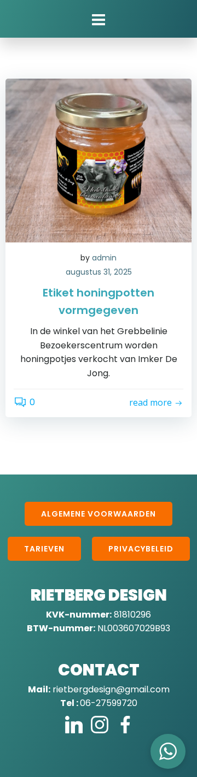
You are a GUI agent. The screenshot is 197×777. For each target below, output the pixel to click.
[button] (168, 751)
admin (104, 257)
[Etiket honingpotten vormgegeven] (98, 159)
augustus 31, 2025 (99, 271)
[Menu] (98, 20)
